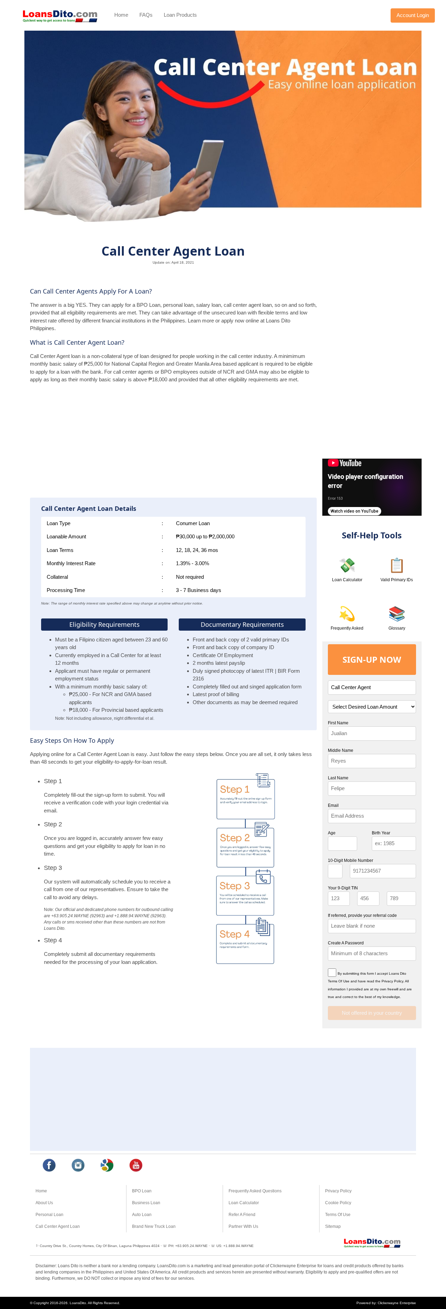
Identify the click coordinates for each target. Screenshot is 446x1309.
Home (121, 15)
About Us (44, 1202)
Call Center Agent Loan (58, 1226)
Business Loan (146, 1202)
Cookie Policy (338, 1202)
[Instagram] (78, 1165)
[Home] (60, 15)
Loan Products (180, 15)
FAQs (146, 15)
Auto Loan (142, 1214)
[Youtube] (136, 1165)
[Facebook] (49, 1165)
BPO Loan (142, 1191)
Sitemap (333, 1226)
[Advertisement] (173, 443)
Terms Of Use (338, 1214)
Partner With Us (243, 1226)
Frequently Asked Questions (255, 1191)
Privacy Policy (338, 1191)
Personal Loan (49, 1214)
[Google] (107, 1165)
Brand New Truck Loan (154, 1226)
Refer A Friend (242, 1214)
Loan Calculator (244, 1202)
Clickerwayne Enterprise (397, 1303)
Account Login (413, 15)
